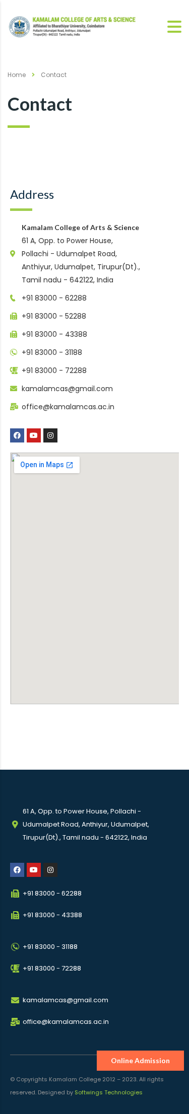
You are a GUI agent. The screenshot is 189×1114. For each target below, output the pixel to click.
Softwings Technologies (109, 1092)
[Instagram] (50, 435)
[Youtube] (34, 435)
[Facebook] (17, 435)
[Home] (77, 26)
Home (17, 74)
